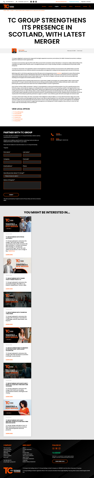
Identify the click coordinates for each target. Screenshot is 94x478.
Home (5, 10)
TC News (12, 10)
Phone (25, 166)
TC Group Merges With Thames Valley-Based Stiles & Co (17, 275)
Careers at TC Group (74, 1)
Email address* (8, 166)
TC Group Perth (16, 120)
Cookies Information (27, 454)
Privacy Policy (27, 198)
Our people (63, 6)
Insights (57, 6)
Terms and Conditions (28, 455)
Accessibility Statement (28, 458)
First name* (7, 152)
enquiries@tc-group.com (23, 1)
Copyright (25, 460)
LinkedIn (31, 2)
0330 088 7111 (58, 135)
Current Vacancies (27, 449)
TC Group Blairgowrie (18, 112)
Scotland (59, 73)
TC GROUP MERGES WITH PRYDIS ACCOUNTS (17, 237)
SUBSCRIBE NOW (59, 461)
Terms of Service (37, 198)
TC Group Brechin (17, 113)
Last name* (26, 152)
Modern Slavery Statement (29, 461)
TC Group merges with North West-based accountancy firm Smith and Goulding (17, 381)
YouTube (36, 2)
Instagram (33, 2)
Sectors (50, 6)
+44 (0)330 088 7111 (10, 1)
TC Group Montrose (17, 119)
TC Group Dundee (17, 115)
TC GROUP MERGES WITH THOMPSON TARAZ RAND (17, 309)
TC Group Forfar (17, 117)
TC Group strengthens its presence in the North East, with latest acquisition (17, 345)
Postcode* (26, 159)
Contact (85, 6)
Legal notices (26, 457)
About (24, 448)
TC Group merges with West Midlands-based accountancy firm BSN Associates (17, 418)
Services (44, 6)
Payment (83, 1)
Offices (70, 6)
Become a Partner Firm (61, 1)
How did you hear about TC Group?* (14, 173)
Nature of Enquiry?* (9, 180)
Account (88, 1)
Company (6, 159)
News (8, 10)
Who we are (77, 6)
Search (89, 6)
